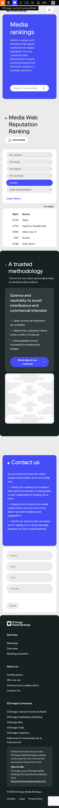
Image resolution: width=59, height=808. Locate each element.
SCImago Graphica (18, 732)
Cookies (11, 798)
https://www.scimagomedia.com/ (28, 781)
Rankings (12, 643)
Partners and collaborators (23, 685)
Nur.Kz (26, 237)
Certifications (15, 674)
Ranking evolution (17, 653)
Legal (22, 798)
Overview (12, 648)
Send (13, 605)
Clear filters (13, 198)
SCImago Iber (15, 722)
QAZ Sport (28, 243)
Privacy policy (35, 798)
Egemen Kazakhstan (34, 225)
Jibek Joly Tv (29, 231)
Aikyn (25, 220)
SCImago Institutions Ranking (24, 717)
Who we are (14, 680)
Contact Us (13, 690)
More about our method (27, 362)
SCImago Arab (15, 727)
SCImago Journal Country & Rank (26, 711)
